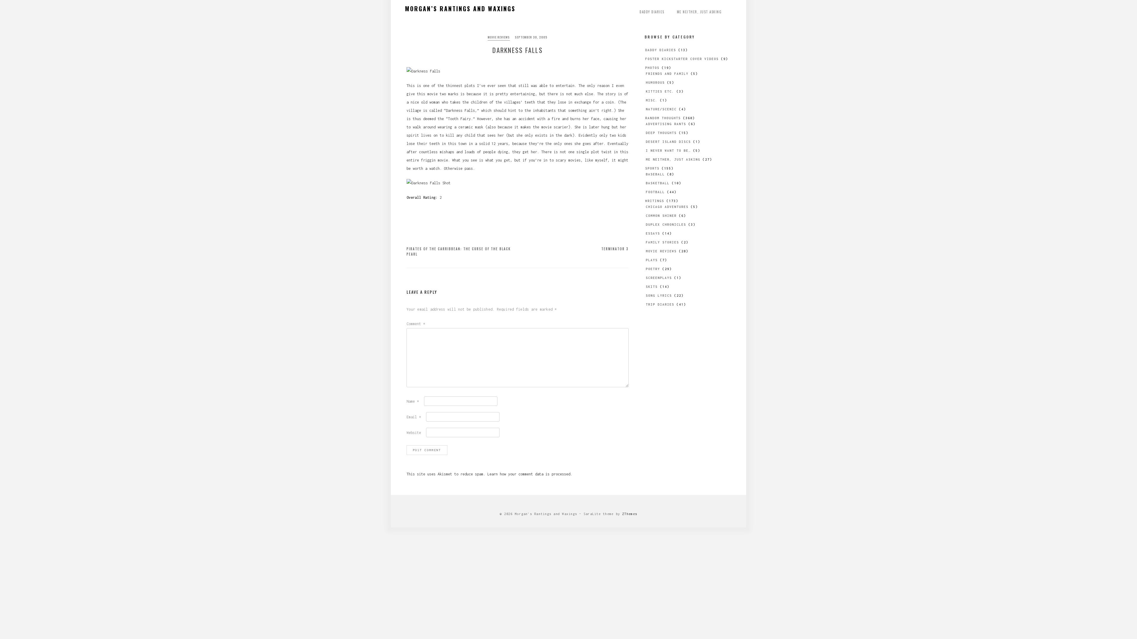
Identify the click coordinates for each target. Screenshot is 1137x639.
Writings (654, 201)
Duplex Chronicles (666, 224)
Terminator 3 (615, 248)
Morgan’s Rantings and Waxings (460, 8)
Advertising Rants (666, 124)
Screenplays (659, 278)
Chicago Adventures (667, 207)
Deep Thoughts (661, 133)
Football (655, 192)
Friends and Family (667, 73)
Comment (416, 324)
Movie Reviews (499, 37)
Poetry (653, 269)
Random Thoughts (663, 118)
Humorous (655, 82)
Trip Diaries (660, 304)
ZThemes (629, 514)
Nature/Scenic (661, 109)
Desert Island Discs (668, 141)
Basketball (657, 183)
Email (414, 417)
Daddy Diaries (652, 11)
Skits (652, 286)
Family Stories (662, 242)
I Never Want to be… (668, 150)
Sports (652, 168)
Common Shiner (661, 215)
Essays (653, 233)
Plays (652, 260)
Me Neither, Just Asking (699, 11)
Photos (652, 68)
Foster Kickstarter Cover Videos (682, 59)
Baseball (655, 174)
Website (414, 432)
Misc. (652, 100)
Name (413, 401)
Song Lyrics (659, 295)
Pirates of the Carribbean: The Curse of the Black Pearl (459, 251)
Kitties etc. (660, 91)
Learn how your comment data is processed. (529, 474)
